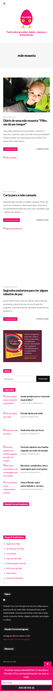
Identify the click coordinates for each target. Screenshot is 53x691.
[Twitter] (49, 3)
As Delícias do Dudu (15, 548)
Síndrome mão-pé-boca (32, 430)
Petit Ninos (11, 573)
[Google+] (36, 3)
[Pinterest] (45, 3)
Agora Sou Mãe (13, 543)
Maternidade (9, 117)
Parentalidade (10, 287)
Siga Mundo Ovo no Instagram (16, 639)
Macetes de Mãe (13, 558)
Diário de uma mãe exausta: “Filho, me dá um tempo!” (25, 122)
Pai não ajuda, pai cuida (32, 413)
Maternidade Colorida (16, 563)
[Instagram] (41, 3)
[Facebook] (32, 3)
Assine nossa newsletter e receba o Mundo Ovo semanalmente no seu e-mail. (26, 673)
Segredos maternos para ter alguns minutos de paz (25, 292)
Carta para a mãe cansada (19, 195)
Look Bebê (11, 553)
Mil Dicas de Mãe (14, 568)
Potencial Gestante (14, 578)
